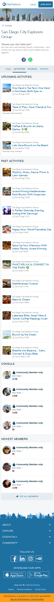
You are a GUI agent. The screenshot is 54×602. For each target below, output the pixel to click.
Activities (19, 69)
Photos (44, 69)
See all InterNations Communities (27, 599)
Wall (8, 69)
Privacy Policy (40, 589)
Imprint (11, 589)
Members (32, 69)
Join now (45, 4)
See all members (29, 496)
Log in (33, 4)
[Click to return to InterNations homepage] (12, 4)
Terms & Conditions (24, 589)
